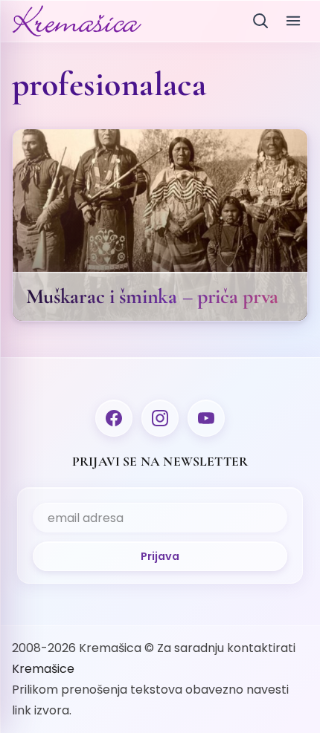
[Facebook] (113, 418)
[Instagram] (160, 418)
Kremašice (43, 668)
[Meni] (293, 21)
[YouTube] (206, 418)
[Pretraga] (260, 21)
